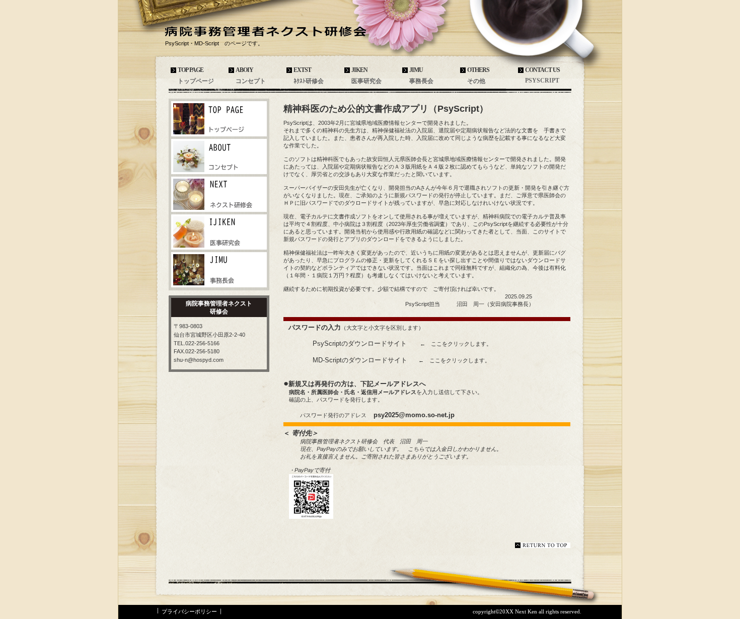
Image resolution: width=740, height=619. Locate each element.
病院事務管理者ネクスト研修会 (269, 31)
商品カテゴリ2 (219, 232)
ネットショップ (219, 156)
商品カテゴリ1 (219, 194)
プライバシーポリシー (189, 611)
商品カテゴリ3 (219, 269)
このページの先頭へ (542, 545)
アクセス (219, 118)
